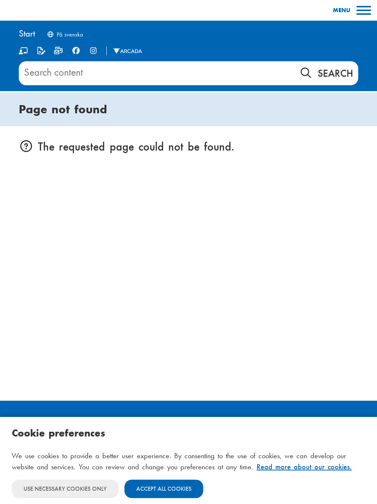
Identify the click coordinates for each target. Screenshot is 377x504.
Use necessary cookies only (65, 489)
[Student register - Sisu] (41, 52)
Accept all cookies (163, 489)
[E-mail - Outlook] (58, 52)
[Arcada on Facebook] (76, 51)
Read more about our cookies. (304, 467)
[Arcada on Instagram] (93, 51)
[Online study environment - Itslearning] (23, 52)
